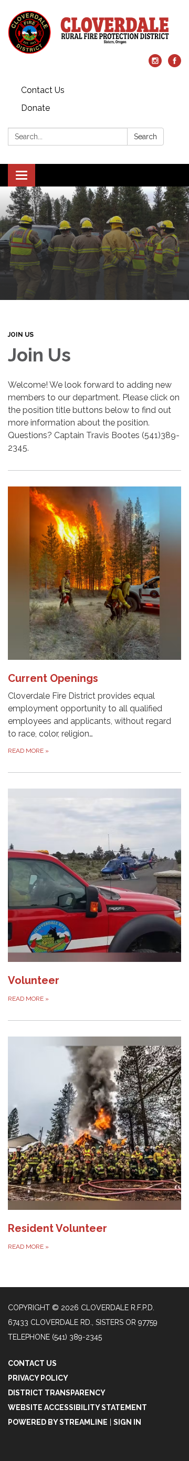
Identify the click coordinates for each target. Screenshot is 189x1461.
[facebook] (174, 64)
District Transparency (57, 1393)
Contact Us (43, 90)
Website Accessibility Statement (77, 1407)
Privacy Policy (38, 1378)
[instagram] (155, 64)
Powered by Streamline (58, 1422)
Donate (35, 108)
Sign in (127, 1422)
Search (145, 136)
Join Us (21, 334)
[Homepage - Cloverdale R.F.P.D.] (94, 32)
